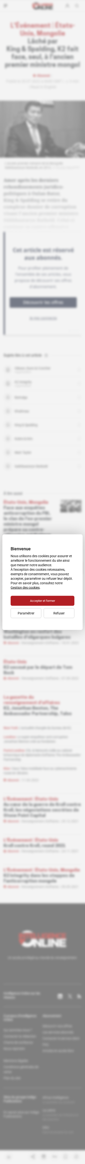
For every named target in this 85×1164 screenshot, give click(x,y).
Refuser (59, 613)
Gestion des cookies (25, 587)
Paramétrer (26, 613)
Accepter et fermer (42, 600)
